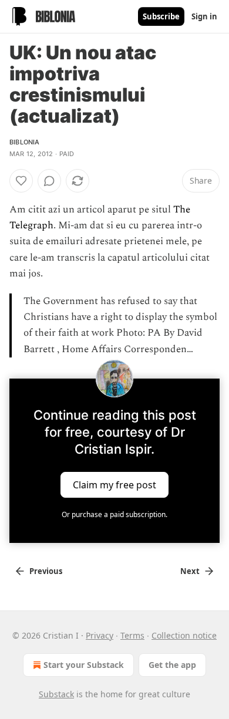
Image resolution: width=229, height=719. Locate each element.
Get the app (172, 664)
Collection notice (184, 635)
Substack (56, 694)
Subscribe (161, 16)
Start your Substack (83, 664)
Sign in (204, 16)
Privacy (99, 635)
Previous (45, 571)
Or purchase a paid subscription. (114, 514)
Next (190, 571)
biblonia (24, 142)
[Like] (21, 181)
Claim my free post (114, 484)
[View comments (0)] (49, 181)
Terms (132, 635)
